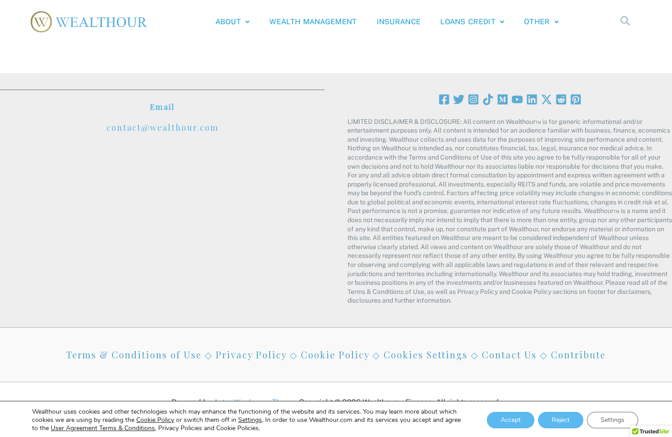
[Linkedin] (532, 99)
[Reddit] (561, 99)
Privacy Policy (251, 354)
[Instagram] (473, 99)
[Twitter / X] (546, 99)
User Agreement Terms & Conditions (103, 428)
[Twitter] (458, 99)
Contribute (578, 354)
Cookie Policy (335, 354)
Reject (561, 420)
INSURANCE (399, 21)
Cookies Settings (426, 354)
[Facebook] (444, 99)
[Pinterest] (575, 99)
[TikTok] (488, 99)
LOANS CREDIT (468, 21)
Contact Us (509, 354)
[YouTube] (517, 99)
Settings (250, 420)
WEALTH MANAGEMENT (313, 21)
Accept (511, 420)
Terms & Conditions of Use (134, 354)
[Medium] (502, 99)
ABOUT (228, 21)
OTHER (537, 21)
